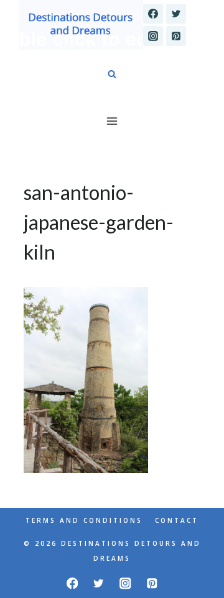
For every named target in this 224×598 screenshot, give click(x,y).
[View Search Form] (112, 74)
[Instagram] (153, 36)
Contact (176, 520)
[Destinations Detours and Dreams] (81, 25)
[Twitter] (176, 14)
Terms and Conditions (84, 520)
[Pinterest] (176, 36)
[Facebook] (153, 14)
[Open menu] (112, 120)
